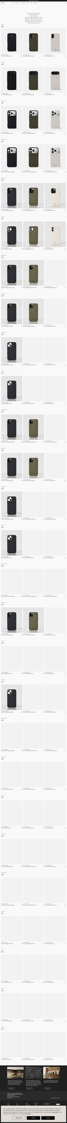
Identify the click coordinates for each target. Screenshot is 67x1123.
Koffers (8, 1103)
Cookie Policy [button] (55, 1112)
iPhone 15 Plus (37, 17)
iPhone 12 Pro (32, 21)
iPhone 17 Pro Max (37, 13)
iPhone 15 (41, 17)
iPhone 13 (36, 20)
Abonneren (58, 1104)
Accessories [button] (23, 2)
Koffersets (8, 1104)
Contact (17, 1104)
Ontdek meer (11, 1088)
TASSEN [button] (20, 2)
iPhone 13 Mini (40, 20)
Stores (31, 2)
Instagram (36, 1103)
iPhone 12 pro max (27, 21)
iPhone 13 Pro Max (27, 20)
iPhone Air (30, 14)
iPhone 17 (28, 13)
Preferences (19, 1118)
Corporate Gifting (35, 2)
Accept (48, 1118)
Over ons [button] (28, 2)
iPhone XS (37, 14)
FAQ (16, 1103)
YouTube (36, 1104)
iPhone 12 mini (40, 21)
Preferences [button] (28, 1113)
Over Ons (26, 1103)
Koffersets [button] (16, 2)
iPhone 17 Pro (32, 13)
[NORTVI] (3, 2)
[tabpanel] (33, 1078)
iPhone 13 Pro (32, 20)
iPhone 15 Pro (32, 17)
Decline (33, 1118)
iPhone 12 (36, 21)
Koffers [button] (13, 2)
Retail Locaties (27, 1104)
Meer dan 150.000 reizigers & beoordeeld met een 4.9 (33, 0)
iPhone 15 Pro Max (27, 17)
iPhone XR (33, 14)
